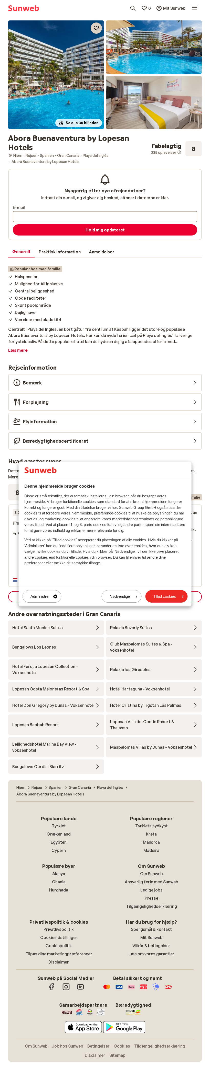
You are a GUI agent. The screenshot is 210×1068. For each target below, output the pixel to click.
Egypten (59, 842)
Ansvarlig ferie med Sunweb (151, 881)
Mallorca (151, 842)
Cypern (58, 850)
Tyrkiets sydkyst (151, 825)
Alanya (58, 873)
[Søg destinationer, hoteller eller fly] (133, 8)
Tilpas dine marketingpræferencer (58, 953)
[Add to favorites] (96, 28)
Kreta (151, 834)
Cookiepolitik (59, 945)
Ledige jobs (151, 890)
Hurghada (58, 890)
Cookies (122, 1046)
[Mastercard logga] (107, 989)
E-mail (19, 207)
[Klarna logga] (131, 989)
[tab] (21, 251)
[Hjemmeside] (23, 8)
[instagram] (66, 989)
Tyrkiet (59, 825)
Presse (151, 898)
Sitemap (117, 1055)
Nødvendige (120, 596)
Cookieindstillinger (58, 937)
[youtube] (80, 989)
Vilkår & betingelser (151, 945)
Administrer (40, 596)
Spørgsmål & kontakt (151, 929)
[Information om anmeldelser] (179, 152)
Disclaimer (58, 962)
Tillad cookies (164, 596)
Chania (59, 881)
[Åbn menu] (194, 8)
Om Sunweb (151, 873)
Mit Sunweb (151, 937)
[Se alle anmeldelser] (176, 148)
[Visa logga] (119, 989)
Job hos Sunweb (67, 1046)
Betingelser (98, 1046)
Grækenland (59, 834)
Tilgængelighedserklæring (151, 906)
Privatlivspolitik (59, 929)
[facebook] (52, 989)
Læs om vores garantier (151, 953)
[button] (56, 74)
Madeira (151, 850)
